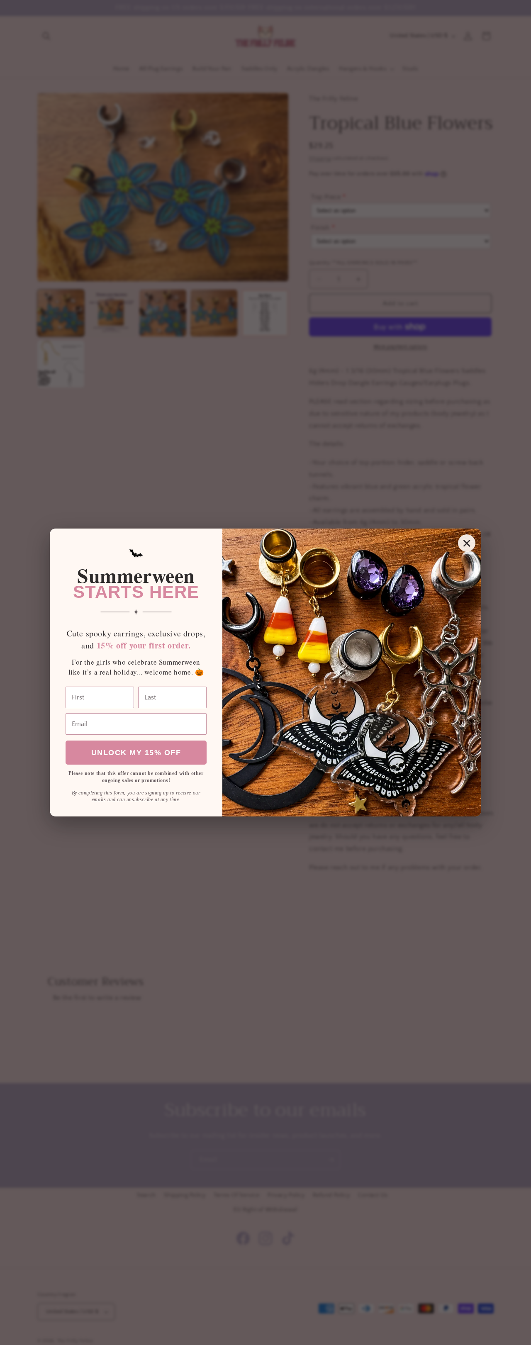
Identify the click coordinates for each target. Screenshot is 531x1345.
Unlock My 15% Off (136, 752)
